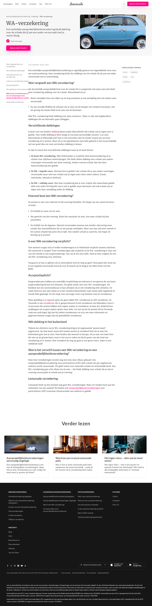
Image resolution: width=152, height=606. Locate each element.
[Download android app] (136, 565)
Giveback (32, 4)
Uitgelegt (34, 16)
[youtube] (22, 566)
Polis (132, 77)
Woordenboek (14, 544)
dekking (55, 131)
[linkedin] (18, 566)
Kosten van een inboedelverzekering (22, 507)
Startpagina (8, 4)
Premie (125, 72)
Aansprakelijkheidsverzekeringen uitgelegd (59, 500)
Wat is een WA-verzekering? (54, 505)
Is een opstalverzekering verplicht (90, 509)
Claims (24, 4)
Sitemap (11, 548)
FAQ (17, 4)
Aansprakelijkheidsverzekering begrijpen (58, 496)
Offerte (125, 77)
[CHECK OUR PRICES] (137, 4)
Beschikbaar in (14, 540)
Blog (10, 532)
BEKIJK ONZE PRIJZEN (18, 48)
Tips (40, 4)
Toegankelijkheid (103, 573)
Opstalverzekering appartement (90, 517)
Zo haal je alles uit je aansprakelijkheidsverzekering (54, 510)
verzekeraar (49, 303)
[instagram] (15, 566)
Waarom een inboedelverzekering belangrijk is (21, 501)
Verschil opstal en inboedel (88, 505)
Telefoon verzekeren (16, 519)
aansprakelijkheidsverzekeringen (84, 388)
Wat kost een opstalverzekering (90, 500)
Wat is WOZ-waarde (85, 513)
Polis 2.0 (48, 4)
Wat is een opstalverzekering (89, 496)
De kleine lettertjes (78, 573)
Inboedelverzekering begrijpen (20, 496)
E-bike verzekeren (15, 515)
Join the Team (13, 552)
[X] (11, 566)
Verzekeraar (126, 82)
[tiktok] (25, 566)
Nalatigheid (134, 72)
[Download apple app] (117, 565)
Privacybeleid (91, 573)
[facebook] (8, 566)
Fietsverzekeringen (15, 511)
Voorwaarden (66, 573)
